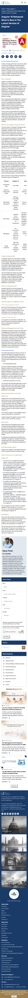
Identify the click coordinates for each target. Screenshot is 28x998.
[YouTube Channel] (8, 814)
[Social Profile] (13, 814)
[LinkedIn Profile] (18, 814)
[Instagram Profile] (5, 814)
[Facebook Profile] (2, 814)
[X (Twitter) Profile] (10, 814)
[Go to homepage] (14, 793)
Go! (23, 647)
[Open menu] (25, 2)
